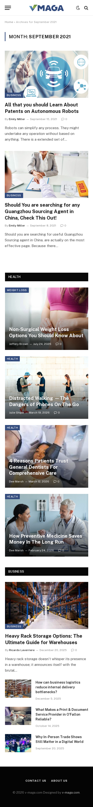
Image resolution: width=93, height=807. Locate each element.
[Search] (85, 7)
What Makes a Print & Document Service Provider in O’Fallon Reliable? (62, 714)
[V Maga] (46, 8)
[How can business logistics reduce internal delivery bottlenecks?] (18, 689)
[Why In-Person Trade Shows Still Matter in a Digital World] (18, 743)
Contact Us (36, 780)
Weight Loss (17, 290)
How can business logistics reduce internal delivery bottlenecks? (58, 687)
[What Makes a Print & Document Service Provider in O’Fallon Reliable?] (18, 716)
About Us (59, 780)
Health (12, 358)
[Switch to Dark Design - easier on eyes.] (78, 8)
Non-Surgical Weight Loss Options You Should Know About (46, 332)
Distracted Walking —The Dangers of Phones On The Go (44, 401)
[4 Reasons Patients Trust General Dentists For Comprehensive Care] (46, 456)
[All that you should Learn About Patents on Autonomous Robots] (46, 74)
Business (14, 95)
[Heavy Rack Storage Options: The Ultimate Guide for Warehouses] (46, 605)
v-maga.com (71, 792)
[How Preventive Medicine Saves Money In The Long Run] (46, 525)
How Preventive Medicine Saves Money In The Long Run (45, 539)
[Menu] (8, 7)
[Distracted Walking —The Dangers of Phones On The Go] (46, 387)
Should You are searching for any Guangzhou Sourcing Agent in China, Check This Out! (42, 211)
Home (9, 22)
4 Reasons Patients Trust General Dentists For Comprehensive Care (38, 467)
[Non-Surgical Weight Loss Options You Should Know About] (46, 318)
